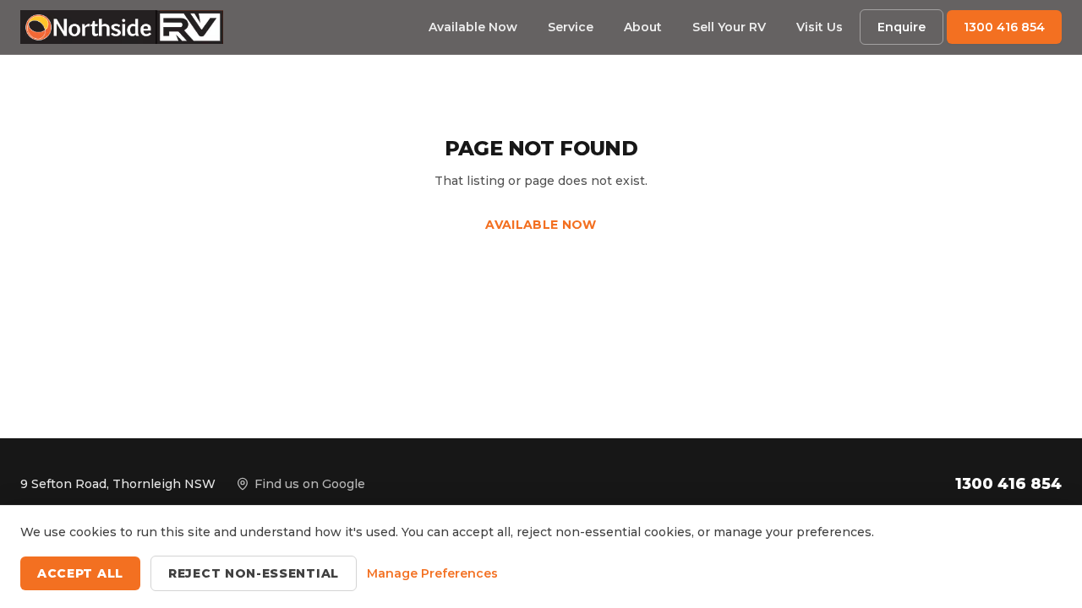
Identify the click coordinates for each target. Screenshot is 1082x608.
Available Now (473, 27)
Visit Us (819, 27)
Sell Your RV (729, 27)
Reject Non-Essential (253, 573)
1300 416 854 (1004, 27)
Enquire (901, 27)
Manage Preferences (432, 573)
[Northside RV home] (121, 27)
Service (570, 27)
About (643, 27)
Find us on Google (309, 483)
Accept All (80, 573)
